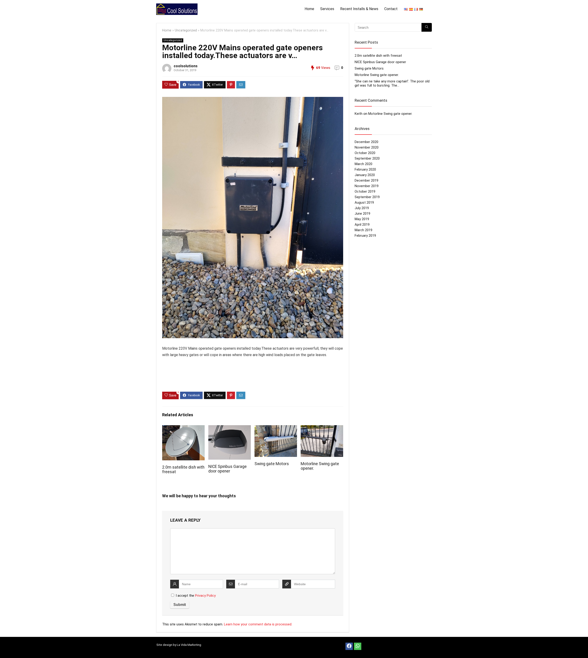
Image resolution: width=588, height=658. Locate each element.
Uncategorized (186, 30)
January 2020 (365, 175)
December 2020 (366, 142)
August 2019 (364, 202)
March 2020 (363, 164)
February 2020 (365, 169)
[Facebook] (349, 646)
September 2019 (367, 197)
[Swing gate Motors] (275, 428)
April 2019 (362, 224)
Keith (358, 114)
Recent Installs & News (359, 9)
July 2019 (362, 208)
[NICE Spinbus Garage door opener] (229, 428)
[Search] (426, 27)
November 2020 (367, 147)
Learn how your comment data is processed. (258, 624)
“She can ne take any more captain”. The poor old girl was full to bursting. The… (392, 83)
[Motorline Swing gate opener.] (322, 428)
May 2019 (362, 219)
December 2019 (366, 180)
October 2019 (365, 191)
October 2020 (365, 153)
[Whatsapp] (357, 646)
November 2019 (367, 186)
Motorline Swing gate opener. (377, 75)
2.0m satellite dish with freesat (378, 55)
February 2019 (365, 235)
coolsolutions (186, 66)
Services (327, 9)
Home (309, 9)
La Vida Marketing (189, 645)
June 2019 (362, 213)
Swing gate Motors (271, 463)
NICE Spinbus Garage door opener (227, 468)
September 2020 (367, 158)
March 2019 (363, 230)
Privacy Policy (205, 595)
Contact (391, 9)
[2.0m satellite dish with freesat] (183, 428)
